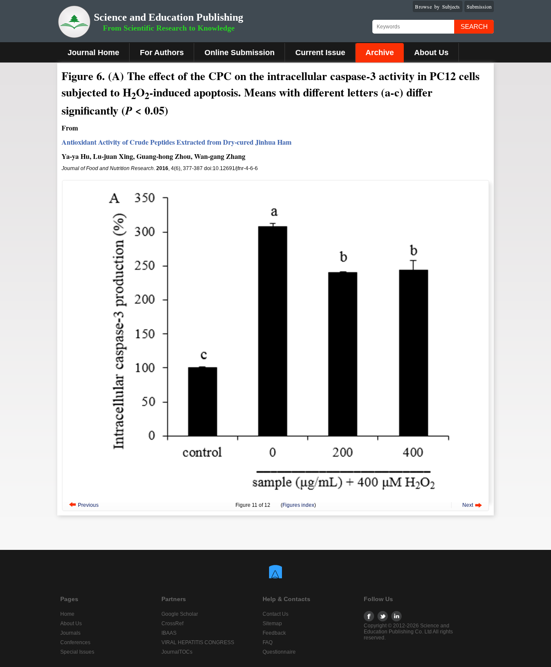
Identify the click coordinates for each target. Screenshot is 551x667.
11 (254, 505)
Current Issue (320, 52)
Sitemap (272, 623)
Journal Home (93, 52)
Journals (70, 633)
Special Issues (77, 652)
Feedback (274, 633)
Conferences (75, 642)
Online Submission (239, 52)
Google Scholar (179, 614)
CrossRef (172, 623)
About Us (431, 52)
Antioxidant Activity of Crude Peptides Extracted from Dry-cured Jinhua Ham (176, 142)
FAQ (267, 642)
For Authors (162, 52)
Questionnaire (279, 652)
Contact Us (275, 614)
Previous (88, 505)
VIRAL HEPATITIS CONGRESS (197, 642)
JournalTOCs (176, 652)
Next (467, 505)
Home (67, 614)
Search (474, 26)
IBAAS (168, 633)
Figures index (298, 505)
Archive (379, 52)
